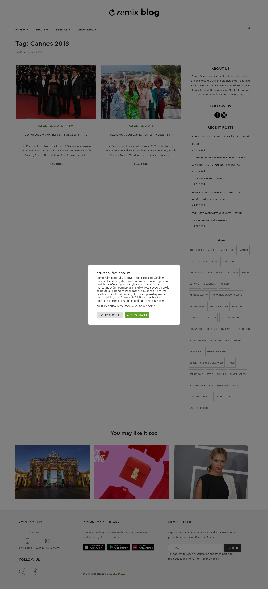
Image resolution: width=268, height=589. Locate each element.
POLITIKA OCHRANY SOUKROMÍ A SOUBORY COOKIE (126, 306)
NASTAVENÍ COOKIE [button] (110, 315)
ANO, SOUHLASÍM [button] (137, 315)
